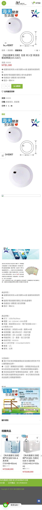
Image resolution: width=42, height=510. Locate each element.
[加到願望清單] (17, 441)
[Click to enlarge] (5, 43)
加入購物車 (16, 86)
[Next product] (39, 50)
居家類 (10, 50)
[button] (17, 438)
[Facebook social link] (6, 105)
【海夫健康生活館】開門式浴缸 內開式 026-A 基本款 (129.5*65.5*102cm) (31, 460)
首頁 (3, 50)
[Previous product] (35, 50)
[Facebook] (39, 501)
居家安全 (18, 50)
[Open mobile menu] (4, 3)
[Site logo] (20, 3)
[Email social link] (11, 105)
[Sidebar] (2, 155)
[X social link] (8, 105)
